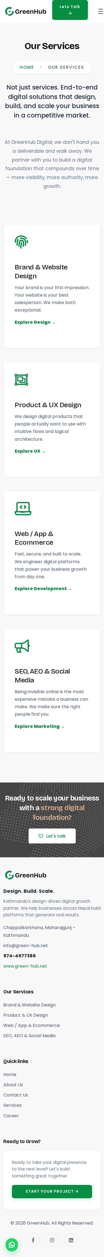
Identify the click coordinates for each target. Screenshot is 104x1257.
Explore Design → (35, 322)
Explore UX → (30, 451)
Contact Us (15, 1095)
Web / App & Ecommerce (34, 538)
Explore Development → (43, 588)
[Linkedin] (71, 1239)
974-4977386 (19, 956)
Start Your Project (50, 1191)
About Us (13, 1085)
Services (12, 1105)
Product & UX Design (48, 405)
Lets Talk (70, 6)
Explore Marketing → (40, 726)
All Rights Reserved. (72, 1223)
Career (11, 1116)
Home (27, 67)
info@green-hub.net (25, 945)
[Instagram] (52, 1239)
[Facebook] (33, 1239)
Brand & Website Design (41, 271)
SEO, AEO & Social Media (42, 675)
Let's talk (55, 836)
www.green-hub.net (25, 966)
